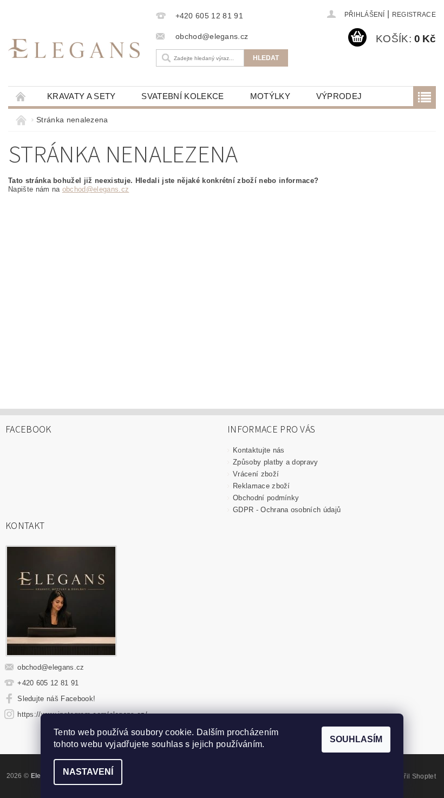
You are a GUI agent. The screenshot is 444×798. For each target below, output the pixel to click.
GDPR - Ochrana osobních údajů (287, 510)
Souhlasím (356, 739)
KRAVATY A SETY (81, 96)
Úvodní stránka (21, 96)
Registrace (414, 14)
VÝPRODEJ (339, 96)
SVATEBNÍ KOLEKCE (182, 96)
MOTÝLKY (270, 96)
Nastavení (88, 771)
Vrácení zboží (256, 474)
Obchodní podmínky (266, 498)
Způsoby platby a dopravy (275, 462)
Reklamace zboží (261, 486)
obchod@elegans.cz (95, 189)
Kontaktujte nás (259, 450)
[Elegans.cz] (74, 48)
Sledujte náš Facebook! (56, 699)
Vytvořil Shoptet (411, 776)
